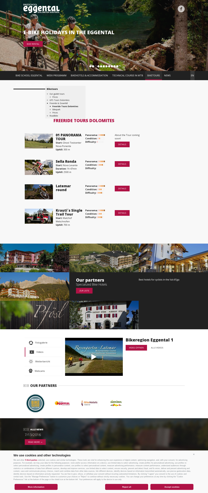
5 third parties (31, 460)
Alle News (36, 429)
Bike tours (32, 44)
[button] (194, 454)
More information (36, 487)
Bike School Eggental (29, 75)
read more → (35, 442)
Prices (55, 97)
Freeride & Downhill (59, 103)
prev (25, 26)
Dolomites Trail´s (49, 32)
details (122, 144)
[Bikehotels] (90, 403)
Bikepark (56, 109)
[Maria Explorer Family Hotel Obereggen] (34, 286)
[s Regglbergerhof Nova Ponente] (173, 258)
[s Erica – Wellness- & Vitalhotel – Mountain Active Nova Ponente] (34, 258)
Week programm (57, 75)
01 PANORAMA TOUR (68, 137)
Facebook (181, 8)
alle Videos (157, 347)
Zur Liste (84, 290)
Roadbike (54, 115)
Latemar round (63, 188)
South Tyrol (31, 37)
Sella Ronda (66, 161)
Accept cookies (171, 487)
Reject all (126, 487)
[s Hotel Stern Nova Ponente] (104, 315)
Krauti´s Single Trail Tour (69, 212)
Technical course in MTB (127, 75)
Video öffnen (136, 347)
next (29, 26)
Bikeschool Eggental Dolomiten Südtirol (41, 8)
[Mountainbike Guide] (36, 403)
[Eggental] (63, 403)
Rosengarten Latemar (29, 84)
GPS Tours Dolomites (59, 100)
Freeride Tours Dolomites (65, 106)
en (192, 75)
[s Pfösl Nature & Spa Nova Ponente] (34, 315)
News (167, 75)
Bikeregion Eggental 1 (94, 357)
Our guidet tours (57, 93)
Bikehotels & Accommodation (89, 75)
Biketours (153, 75)
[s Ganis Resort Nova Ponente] (104, 258)
